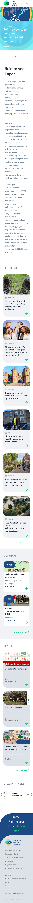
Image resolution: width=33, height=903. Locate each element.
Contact (7, 886)
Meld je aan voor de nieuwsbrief (16, 879)
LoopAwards (9, 861)
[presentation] (1, 793)
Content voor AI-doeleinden (14, 893)
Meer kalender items (20, 632)
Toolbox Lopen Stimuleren (14, 858)
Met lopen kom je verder (13, 868)
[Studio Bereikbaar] (16, 794)
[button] (11, 57)
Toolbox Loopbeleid (11, 854)
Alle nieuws (23, 543)
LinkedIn (8, 882)
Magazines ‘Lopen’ (11, 865)
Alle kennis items (21, 770)
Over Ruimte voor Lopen (13, 850)
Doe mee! (8, 875)
